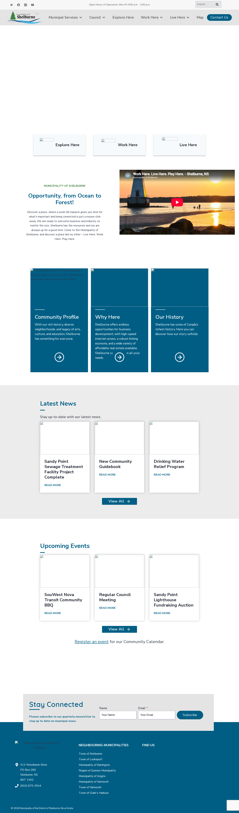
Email (143, 708)
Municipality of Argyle (92, 776)
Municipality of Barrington (94, 765)
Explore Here (123, 17)
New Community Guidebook (115, 464)
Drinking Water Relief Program (169, 464)
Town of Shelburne (90, 754)
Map (200, 17)
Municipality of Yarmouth (94, 782)
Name (103, 708)
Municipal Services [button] (63, 17)
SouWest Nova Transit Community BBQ (63, 600)
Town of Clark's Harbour (94, 793)
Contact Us (219, 17)
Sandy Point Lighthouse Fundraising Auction (174, 600)
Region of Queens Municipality (97, 770)
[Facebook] (18, 5)
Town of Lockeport (90, 759)
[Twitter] (11, 5)
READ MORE (53, 485)
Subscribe (190, 715)
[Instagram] (25, 5)
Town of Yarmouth (90, 787)
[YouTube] (32, 5)
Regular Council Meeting (115, 597)
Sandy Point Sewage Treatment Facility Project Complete (63, 469)
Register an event (92, 641)
